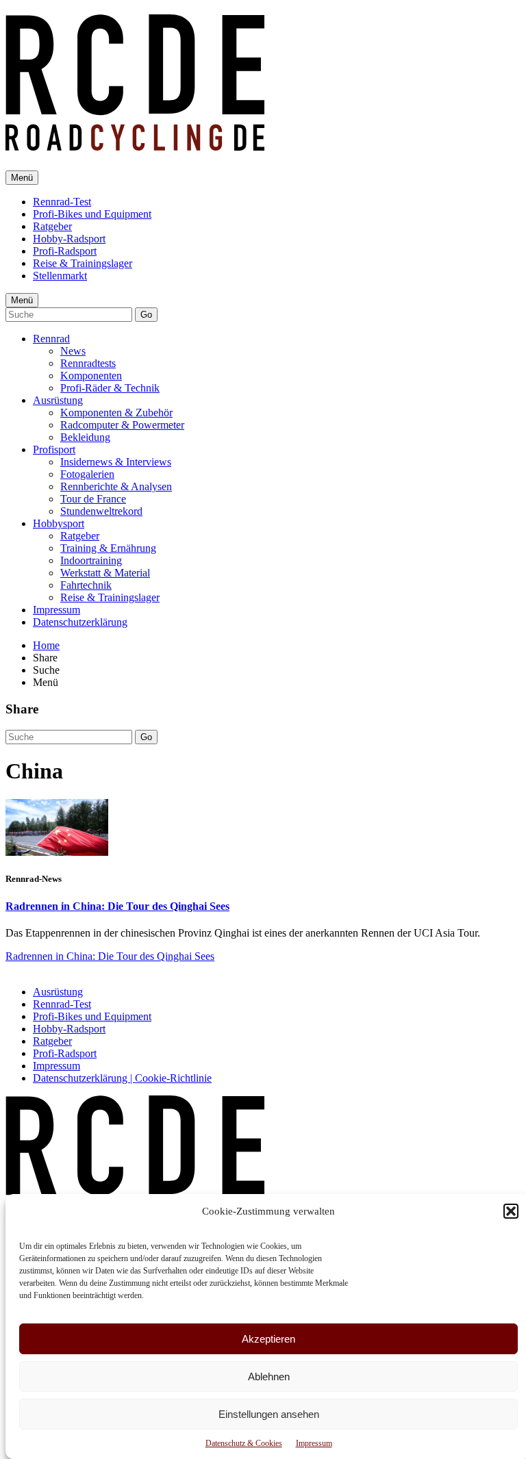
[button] (511, 1211)
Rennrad (51, 338)
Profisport (54, 449)
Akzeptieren (268, 1339)
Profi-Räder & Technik (110, 388)
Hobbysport (58, 523)
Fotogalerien (87, 474)
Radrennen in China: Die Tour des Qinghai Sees (117, 906)
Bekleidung (85, 437)
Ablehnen (269, 1376)
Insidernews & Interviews (115, 462)
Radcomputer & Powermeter (122, 425)
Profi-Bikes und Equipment (92, 214)
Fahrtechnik (86, 585)
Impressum (314, 1443)
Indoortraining (91, 560)
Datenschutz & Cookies (243, 1443)
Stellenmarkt (60, 275)
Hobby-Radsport (69, 238)
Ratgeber (52, 226)
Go (146, 314)
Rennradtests (88, 363)
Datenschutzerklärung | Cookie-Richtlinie (122, 1078)
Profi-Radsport (65, 251)
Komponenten (91, 375)
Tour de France (93, 499)
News (73, 351)
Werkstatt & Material (105, 573)
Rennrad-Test (62, 201)
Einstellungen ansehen (268, 1414)
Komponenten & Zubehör (116, 412)
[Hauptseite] (134, 143)
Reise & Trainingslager (82, 263)
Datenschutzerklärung (80, 622)
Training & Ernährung (108, 548)
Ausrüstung (58, 400)
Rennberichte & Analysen (116, 486)
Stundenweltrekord (101, 511)
